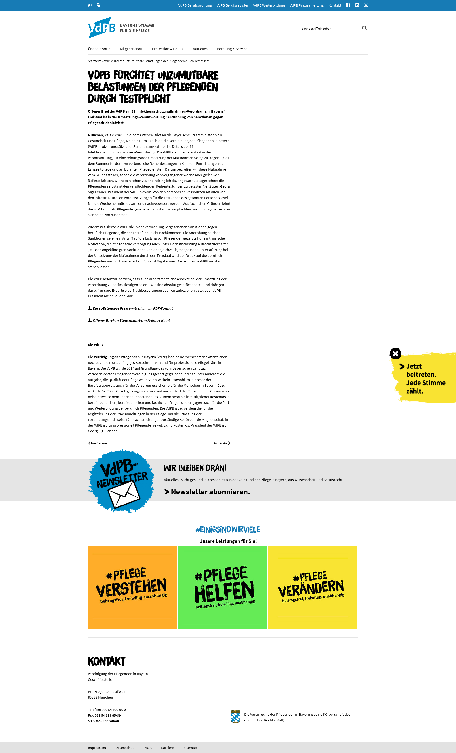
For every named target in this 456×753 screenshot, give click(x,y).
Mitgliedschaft (131, 48)
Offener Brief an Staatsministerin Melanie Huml (131, 320)
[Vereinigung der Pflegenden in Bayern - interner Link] (121, 36)
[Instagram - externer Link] (365, 5)
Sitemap (190, 747)
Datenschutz (125, 747)
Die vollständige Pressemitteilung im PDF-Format (133, 308)
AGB (148, 747)
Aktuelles (200, 48)
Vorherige (98, 443)
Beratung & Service (232, 48)
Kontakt (334, 5)
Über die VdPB (99, 48)
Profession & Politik (167, 48)
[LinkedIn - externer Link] (356, 5)
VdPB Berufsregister (232, 5)
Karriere (167, 747)
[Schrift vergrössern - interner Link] (90, 5)
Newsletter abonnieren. (210, 491)
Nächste (221, 443)
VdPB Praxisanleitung (307, 5)
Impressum (97, 747)
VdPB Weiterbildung (269, 5)
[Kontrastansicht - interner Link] (99, 5)
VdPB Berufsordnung (195, 5)
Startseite (94, 61)
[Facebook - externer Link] (347, 5)
